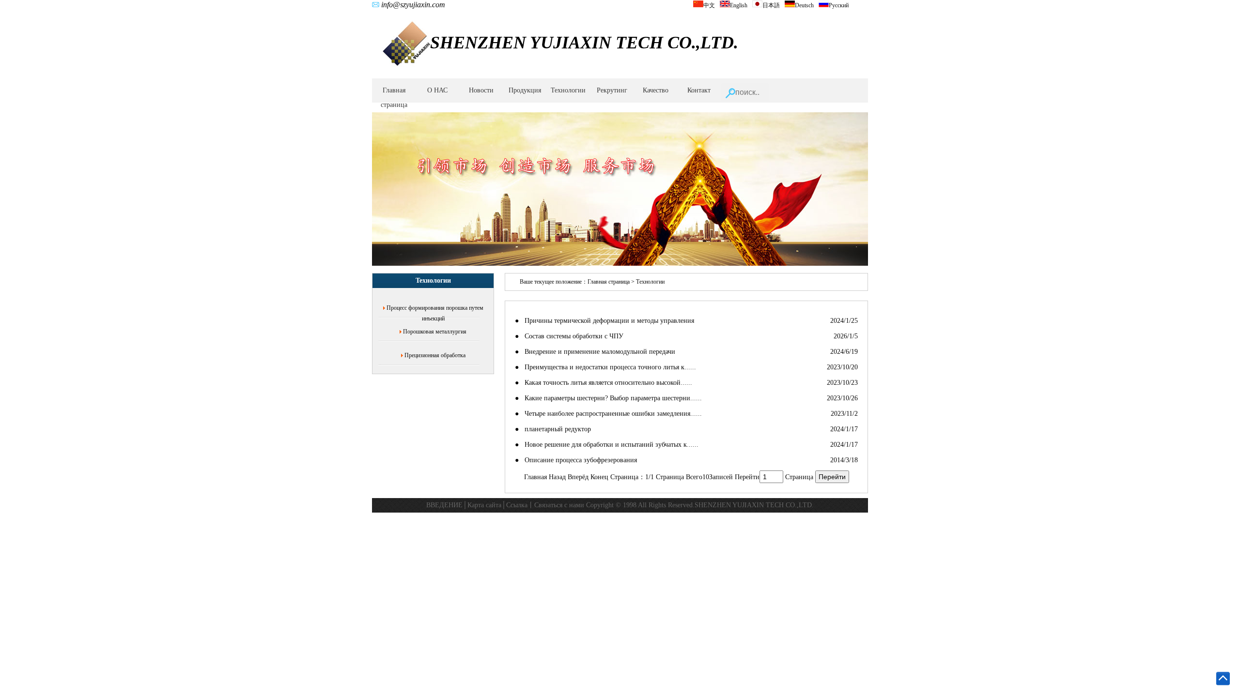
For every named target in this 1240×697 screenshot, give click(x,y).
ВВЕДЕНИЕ (444, 505)
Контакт (699, 90)
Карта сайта (484, 505)
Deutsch (804, 5)
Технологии (568, 90)
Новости (481, 90)
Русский (839, 5)
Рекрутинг (612, 90)
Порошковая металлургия (434, 331)
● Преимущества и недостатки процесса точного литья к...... (605, 367)
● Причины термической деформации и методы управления (604, 320)
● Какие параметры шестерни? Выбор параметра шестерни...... (608, 398)
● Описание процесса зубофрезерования (576, 460)
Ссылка (516, 505)
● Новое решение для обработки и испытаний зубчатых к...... (606, 444)
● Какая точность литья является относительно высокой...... (603, 382)
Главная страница (394, 97)
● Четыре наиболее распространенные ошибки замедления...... (608, 413)
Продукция (525, 90)
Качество (655, 90)
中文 (709, 5)
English (738, 5)
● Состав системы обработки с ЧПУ (569, 336)
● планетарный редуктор (553, 429)
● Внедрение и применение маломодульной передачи (595, 351)
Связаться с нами (559, 505)
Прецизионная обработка (434, 355)
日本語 (771, 5)
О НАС (437, 90)
